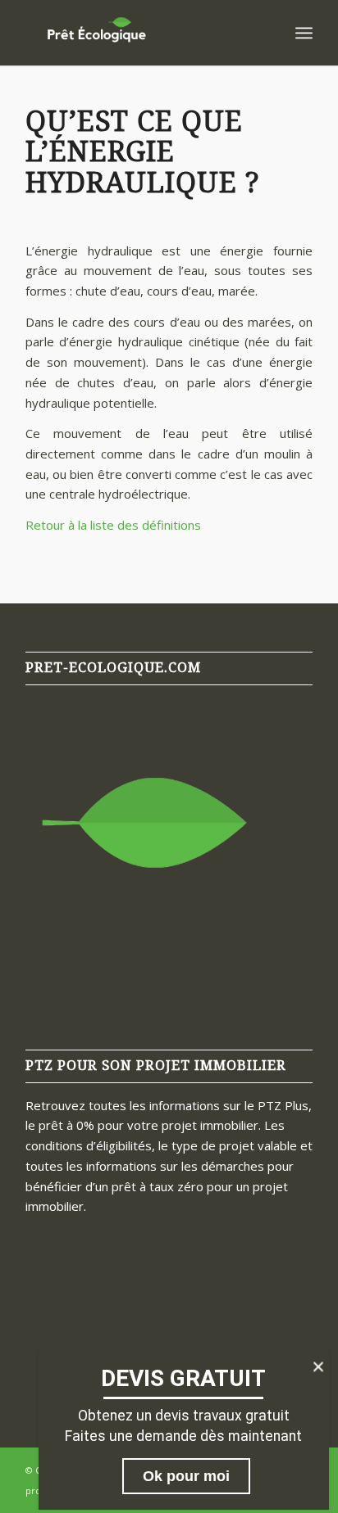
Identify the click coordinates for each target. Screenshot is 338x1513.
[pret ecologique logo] (140, 32)
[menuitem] (304, 32)
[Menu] (304, 32)
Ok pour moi (186, 1476)
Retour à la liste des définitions (113, 525)
